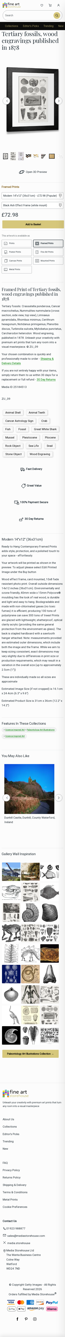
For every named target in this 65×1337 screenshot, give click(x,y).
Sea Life (33, 445)
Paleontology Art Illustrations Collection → (30, 1053)
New (61, 26)
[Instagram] (35, 1320)
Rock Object (12, 445)
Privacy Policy (11, 1170)
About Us (8, 1119)
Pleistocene (29, 437)
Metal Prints (10, 1199)
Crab (44, 421)
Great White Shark (45, 429)
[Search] (57, 15)
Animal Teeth (37, 412)
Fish (7, 429)
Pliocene (50, 437)
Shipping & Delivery (14, 1185)
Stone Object (13, 454)
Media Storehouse (43, 1294)
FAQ (5, 1162)
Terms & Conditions (15, 1192)
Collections (11, 26)
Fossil (22, 429)
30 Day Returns (46, 379)
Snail (50, 445)
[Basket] (50, 5)
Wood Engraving (40, 454)
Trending (49, 26)
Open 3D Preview (36, 172)
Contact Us (10, 1221)
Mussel (9, 437)
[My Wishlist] (42, 5)
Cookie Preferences (15, 1207)
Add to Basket (33, 224)
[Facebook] (17, 1320)
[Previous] (6, 101)
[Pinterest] (26, 1320)
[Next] (58, 101)
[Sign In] (58, 5)
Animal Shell (13, 412)
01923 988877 (15, 1228)
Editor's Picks (31, 26)
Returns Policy (11, 1177)
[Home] (14, 5)
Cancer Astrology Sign (19, 421)
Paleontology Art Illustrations (40, 730)
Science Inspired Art (15, 730)
